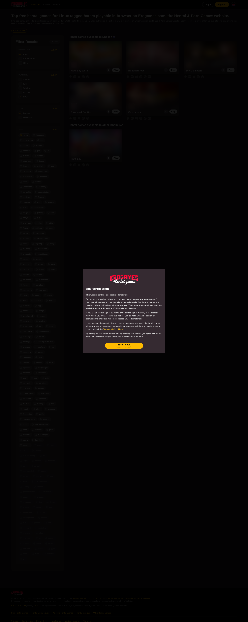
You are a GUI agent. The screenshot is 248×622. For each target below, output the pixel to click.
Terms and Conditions (113, 329)
